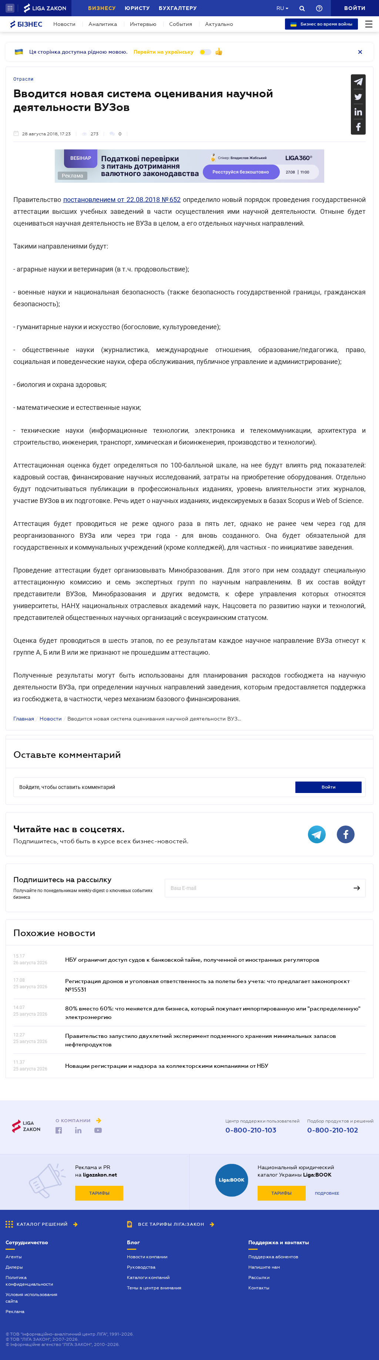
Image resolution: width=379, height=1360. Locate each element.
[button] (10, 8)
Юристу (137, 8)
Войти (329, 787)
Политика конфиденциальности (29, 1281)
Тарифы (99, 1193)
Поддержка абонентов (273, 1256)
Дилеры (14, 1267)
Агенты (14, 1256)
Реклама (15, 1311)
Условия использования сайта (31, 1298)
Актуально (219, 24)
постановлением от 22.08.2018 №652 (122, 199)
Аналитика (102, 24)
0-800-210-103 (250, 1130)
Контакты (258, 1287)
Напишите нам (264, 1267)
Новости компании (147, 1256)
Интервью (143, 24)
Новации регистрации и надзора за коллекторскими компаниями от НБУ (166, 1065)
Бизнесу (102, 8)
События (180, 24)
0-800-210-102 (332, 1130)
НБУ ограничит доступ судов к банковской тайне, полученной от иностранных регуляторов (192, 959)
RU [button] (280, 8)
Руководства (141, 1267)
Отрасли (23, 79)
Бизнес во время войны (325, 24)
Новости (64, 24)
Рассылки (258, 1277)
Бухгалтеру (178, 8)
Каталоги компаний (148, 1277)
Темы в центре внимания (154, 1287)
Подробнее (327, 1193)
